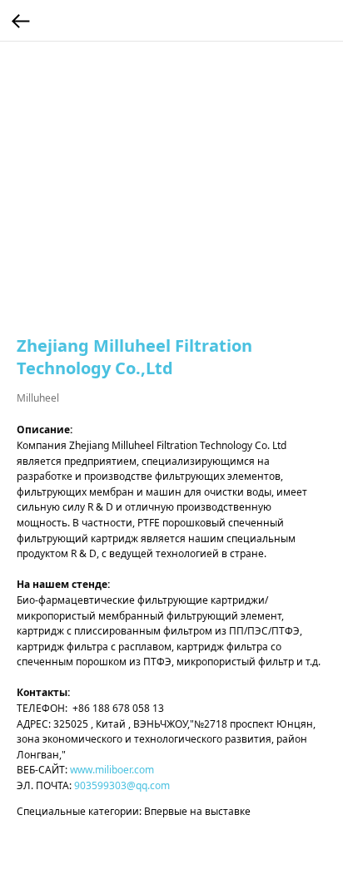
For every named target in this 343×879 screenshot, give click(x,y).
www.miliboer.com (112, 770)
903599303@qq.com (122, 785)
